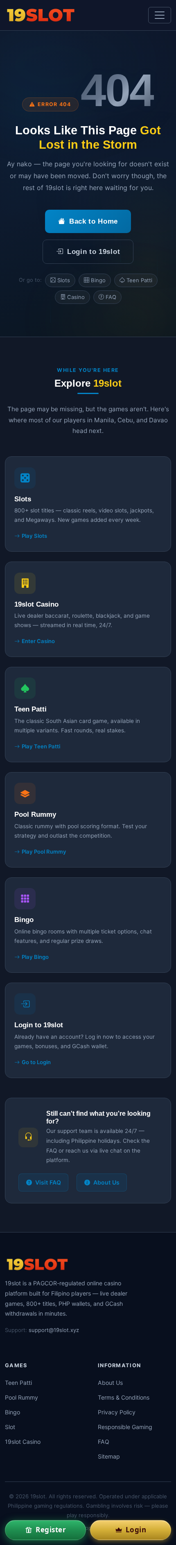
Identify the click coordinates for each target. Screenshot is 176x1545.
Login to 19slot (93, 252)
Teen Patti (139, 280)
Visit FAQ (48, 1182)
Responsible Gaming (125, 1426)
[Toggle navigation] (159, 15)
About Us (106, 1182)
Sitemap (109, 1456)
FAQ (111, 297)
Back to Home (93, 221)
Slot (10, 1426)
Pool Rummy (21, 1397)
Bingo (98, 280)
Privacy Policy (116, 1412)
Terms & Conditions (123, 1397)
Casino (76, 297)
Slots (63, 280)
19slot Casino (23, 1441)
